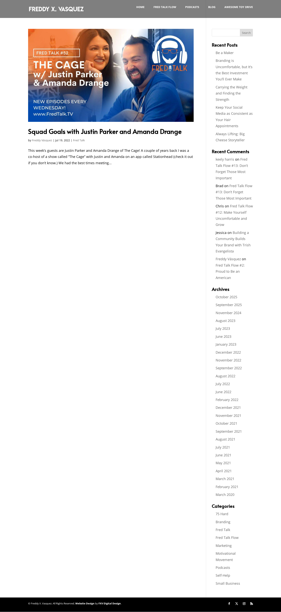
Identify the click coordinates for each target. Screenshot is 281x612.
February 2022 (227, 399)
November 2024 (228, 312)
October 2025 (226, 297)
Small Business (228, 583)
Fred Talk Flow (164, 7)
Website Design (84, 603)
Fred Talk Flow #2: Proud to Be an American (230, 271)
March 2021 (225, 478)
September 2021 (229, 431)
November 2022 (228, 360)
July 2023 (223, 328)
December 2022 (228, 352)
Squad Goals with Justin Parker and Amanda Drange (105, 131)
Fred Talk (79, 140)
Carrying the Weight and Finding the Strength (231, 93)
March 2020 (225, 494)
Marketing (224, 545)
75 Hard (222, 514)
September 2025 (229, 304)
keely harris (225, 159)
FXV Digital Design (109, 603)
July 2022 (223, 384)
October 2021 (226, 423)
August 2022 (225, 376)
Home (140, 7)
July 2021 (223, 447)
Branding (223, 522)
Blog (211, 7)
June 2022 (223, 392)
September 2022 (229, 368)
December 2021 (228, 407)
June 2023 (223, 336)
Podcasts (192, 7)
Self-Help (223, 575)
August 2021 (225, 439)
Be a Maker (225, 52)
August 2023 (225, 320)
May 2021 (223, 463)
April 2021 (224, 471)
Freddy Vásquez (42, 140)
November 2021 (228, 415)
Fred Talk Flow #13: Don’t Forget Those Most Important (234, 192)
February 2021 (227, 486)
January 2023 (226, 344)
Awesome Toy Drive (238, 7)
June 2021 (223, 455)
